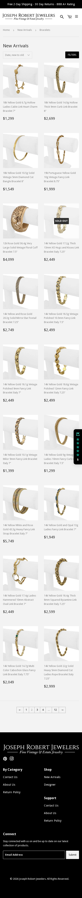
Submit (72, 854)
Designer (50, 784)
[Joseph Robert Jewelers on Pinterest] (5, 759)
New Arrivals (25, 29)
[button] (78, 447)
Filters (72, 55)
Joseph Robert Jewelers (32, 878)
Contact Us (10, 777)
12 (55, 709)
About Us (9, 784)
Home (6, 29)
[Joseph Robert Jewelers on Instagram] (12, 759)
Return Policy (12, 792)
